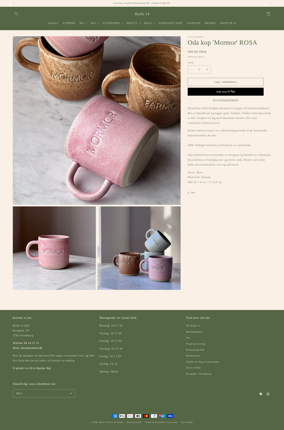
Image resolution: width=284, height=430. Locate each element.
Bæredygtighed (194, 331)
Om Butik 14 (193, 325)
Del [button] (193, 192)
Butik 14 (103, 422)
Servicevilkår (193, 367)
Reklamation (193, 355)
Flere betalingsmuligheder (225, 100)
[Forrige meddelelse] (13, 3)
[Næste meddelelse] (270, 3)
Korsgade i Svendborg (198, 373)
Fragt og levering (195, 343)
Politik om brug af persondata (202, 361)
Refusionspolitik (195, 349)
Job (188, 337)
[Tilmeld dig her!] (70, 393)
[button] (16, 14)
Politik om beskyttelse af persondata (161, 422)
